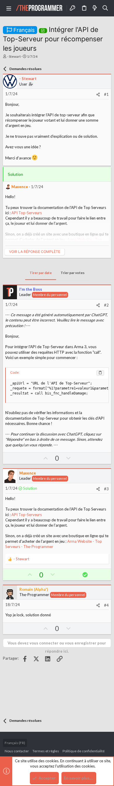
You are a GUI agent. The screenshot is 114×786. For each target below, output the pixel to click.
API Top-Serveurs (26, 212)
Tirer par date (41, 272)
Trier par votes (72, 272)
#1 (106, 94)
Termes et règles (45, 751)
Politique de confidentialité (84, 751)
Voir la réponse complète (34, 251)
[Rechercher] (105, 8)
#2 (106, 305)
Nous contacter (17, 751)
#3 (106, 488)
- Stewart (14, 56)
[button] (9, 8)
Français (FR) (15, 743)
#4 (106, 605)
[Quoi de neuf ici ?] (95, 8)
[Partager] (98, 94)
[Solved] (43, 29)
